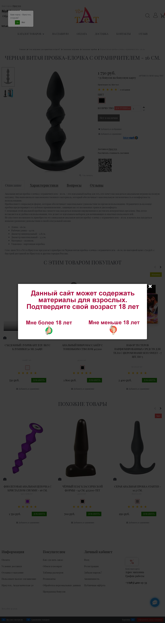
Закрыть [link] (150, 286)
